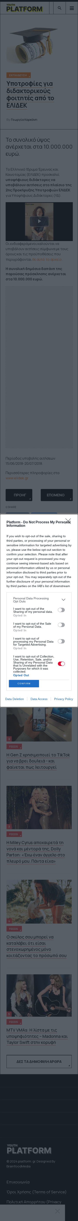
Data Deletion (14, 699)
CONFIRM (24, 683)
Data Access (39, 699)
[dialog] (39, 610)
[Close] (69, 522)
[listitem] (39, 600)
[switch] (61, 610)
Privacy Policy (63, 699)
